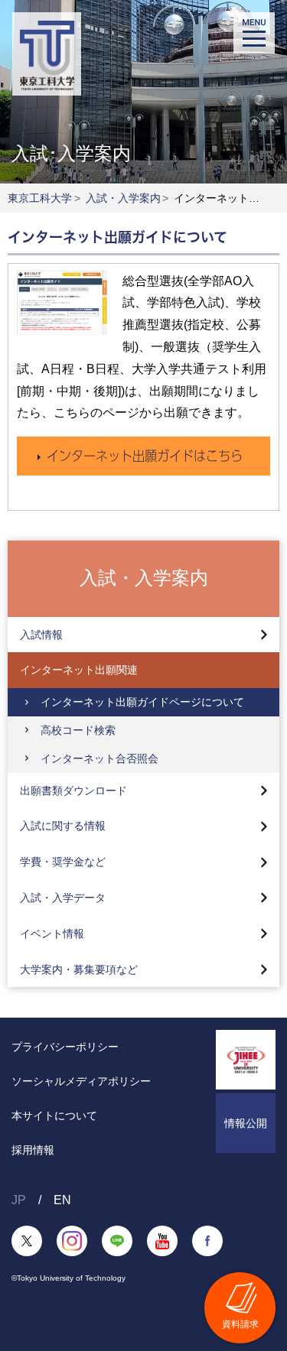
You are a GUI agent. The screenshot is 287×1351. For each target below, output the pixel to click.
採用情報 (32, 1150)
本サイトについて (54, 1115)
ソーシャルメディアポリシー (81, 1081)
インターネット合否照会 (99, 758)
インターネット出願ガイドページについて (142, 702)
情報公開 (245, 1123)
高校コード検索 (78, 730)
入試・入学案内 (123, 198)
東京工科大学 (40, 198)
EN (62, 1199)
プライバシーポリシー (65, 1047)
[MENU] (254, 33)
